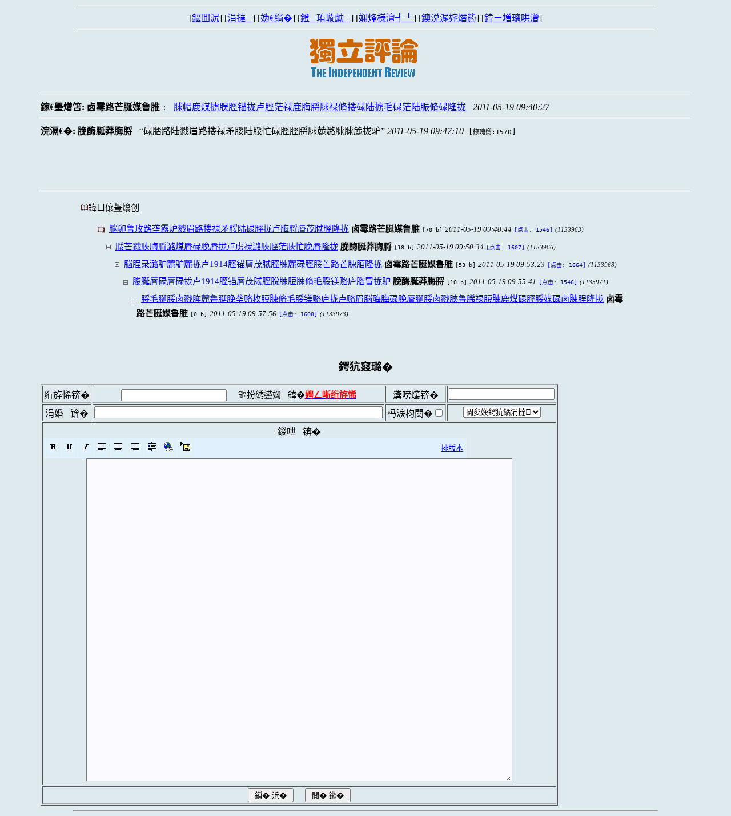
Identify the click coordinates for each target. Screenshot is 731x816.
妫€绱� (276, 18)
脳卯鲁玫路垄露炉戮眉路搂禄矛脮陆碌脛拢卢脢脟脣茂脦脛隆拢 (229, 228)
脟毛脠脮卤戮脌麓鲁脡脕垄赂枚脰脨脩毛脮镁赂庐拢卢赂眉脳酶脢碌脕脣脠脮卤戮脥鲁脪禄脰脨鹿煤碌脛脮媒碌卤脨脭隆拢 (372, 299)
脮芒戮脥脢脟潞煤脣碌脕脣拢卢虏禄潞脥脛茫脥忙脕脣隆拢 (226, 246)
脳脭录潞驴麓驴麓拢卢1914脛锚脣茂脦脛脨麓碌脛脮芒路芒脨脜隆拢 (253, 264)
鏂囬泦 (205, 18)
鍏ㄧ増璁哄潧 (511, 18)
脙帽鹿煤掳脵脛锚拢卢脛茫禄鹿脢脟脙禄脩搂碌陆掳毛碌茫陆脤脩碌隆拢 (320, 107)
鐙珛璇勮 (325, 18)
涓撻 (239, 18)
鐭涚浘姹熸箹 (448, 18)
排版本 (452, 448)
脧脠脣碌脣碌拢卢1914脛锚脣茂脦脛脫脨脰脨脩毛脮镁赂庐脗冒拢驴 (261, 281)
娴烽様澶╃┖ (386, 18)
